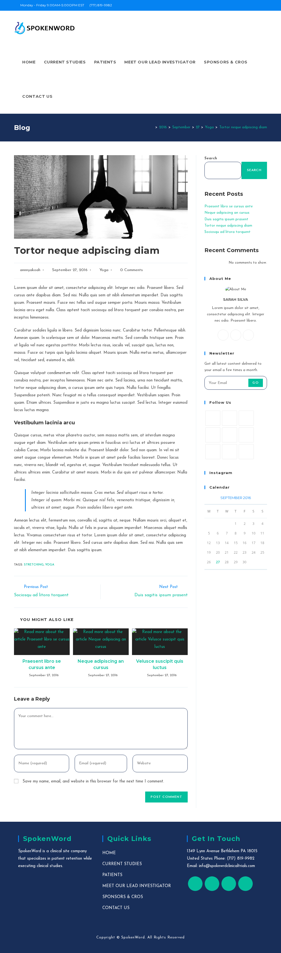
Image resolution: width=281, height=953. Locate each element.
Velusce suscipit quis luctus (159, 664)
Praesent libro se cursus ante (42, 664)
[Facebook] (235, 335)
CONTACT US (116, 908)
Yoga (103, 270)
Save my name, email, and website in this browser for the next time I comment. (93, 781)
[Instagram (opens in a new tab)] (259, 5)
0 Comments (131, 270)
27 (218, 562)
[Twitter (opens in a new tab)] (246, 5)
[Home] (152, 127)
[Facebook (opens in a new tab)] (253, 5)
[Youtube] (229, 451)
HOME (109, 853)
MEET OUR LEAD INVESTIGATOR (136, 886)
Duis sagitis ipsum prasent (226, 219)
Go (255, 382)
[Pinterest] (229, 434)
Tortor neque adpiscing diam (228, 225)
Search (210, 158)
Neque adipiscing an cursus (101, 664)
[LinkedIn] (212, 434)
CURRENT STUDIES (122, 864)
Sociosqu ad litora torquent (227, 232)
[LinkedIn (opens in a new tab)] (264, 5)
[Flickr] (246, 434)
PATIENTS (112, 875)
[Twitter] (223, 335)
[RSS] (246, 451)
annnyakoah (30, 270)
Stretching (34, 564)
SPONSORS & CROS (122, 897)
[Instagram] (248, 335)
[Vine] (212, 451)
